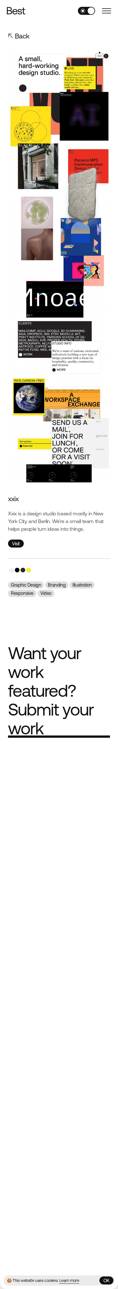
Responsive (22, 593)
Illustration (82, 584)
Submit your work (51, 719)
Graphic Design (26, 584)
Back (22, 36)
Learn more (69, 1280)
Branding (57, 584)
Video (46, 593)
